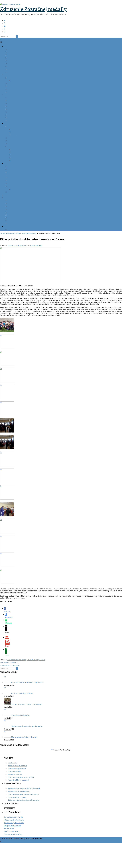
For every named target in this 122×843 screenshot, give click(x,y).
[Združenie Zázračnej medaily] (10, 4)
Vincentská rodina (10, 198)
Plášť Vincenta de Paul (11, 831)
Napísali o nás (12, 118)
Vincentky (11, 203)
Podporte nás (12, 229)
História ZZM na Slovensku (17, 69)
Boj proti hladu (9, 828)
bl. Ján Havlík (16, 160)
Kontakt (6, 226)
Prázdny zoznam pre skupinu (21, 80)
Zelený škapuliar (13, 138)
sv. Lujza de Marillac (18, 155)
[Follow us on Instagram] (4, 29)
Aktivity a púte (12, 763)
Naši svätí (11, 146)
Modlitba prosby (13, 166)
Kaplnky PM (8, 75)
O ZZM (6, 46)
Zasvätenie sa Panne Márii (17, 172)
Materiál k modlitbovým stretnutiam (19, 183)
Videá (10, 120)
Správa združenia (14, 66)
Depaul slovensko (14, 220)
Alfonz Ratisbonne (17, 158)
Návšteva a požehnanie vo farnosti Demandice (23, 800)
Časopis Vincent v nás (15, 106)
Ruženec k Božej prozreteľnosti (18, 143)
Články (10, 98)
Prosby (6, 195)
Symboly (14, 132)
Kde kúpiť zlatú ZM (17, 135)
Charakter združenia (14, 52)
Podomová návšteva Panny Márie (19, 78)
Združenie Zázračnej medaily (33, 9)
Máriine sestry (12, 218)
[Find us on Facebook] (4, 23)
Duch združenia (13, 55)
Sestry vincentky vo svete (12, 825)
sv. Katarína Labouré (18, 149)
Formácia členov (13, 63)
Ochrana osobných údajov (13, 834)
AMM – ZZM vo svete (15, 72)
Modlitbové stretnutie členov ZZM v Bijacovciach (24, 788)
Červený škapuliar (14, 140)
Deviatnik (11, 178)
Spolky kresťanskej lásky (16, 212)
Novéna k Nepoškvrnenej (16, 175)
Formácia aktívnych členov (36, 659)
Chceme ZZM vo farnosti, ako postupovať (21, 83)
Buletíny (10, 112)
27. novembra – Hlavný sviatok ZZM (20, 186)
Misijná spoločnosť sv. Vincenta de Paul (21, 200)
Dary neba (7, 123)
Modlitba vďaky (13, 169)
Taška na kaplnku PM (15, 89)
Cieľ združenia (12, 58)
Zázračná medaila (14, 126)
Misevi (10, 223)
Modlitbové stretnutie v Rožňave (18, 791)
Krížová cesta (12, 180)
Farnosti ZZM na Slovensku (17, 92)
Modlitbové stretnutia (15, 774)
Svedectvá (11, 86)
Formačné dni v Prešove (9, 662)
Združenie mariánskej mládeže (18, 215)
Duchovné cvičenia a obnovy (16, 659)
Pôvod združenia (13, 49)
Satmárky (11, 206)
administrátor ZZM (36, 245)
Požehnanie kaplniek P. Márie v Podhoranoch (23, 794)
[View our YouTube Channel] (5, 26)
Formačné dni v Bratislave (10, 665)
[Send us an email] (4, 20)
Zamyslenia (12, 103)
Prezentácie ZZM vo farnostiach (18, 780)
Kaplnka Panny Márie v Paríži (14, 822)
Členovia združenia (14, 60)
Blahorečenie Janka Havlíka (13, 817)
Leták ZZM (11, 109)
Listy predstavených (14, 771)
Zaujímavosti (12, 115)
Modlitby (7, 163)
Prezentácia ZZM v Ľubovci (17, 797)
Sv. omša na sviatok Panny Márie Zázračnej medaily (29, 189)
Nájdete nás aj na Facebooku (14, 820)
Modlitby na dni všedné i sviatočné (19, 192)
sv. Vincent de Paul (17, 152)
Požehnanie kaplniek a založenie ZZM (21, 777)
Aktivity (6, 95)
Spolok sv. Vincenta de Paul (17, 209)
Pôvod (13, 129)
